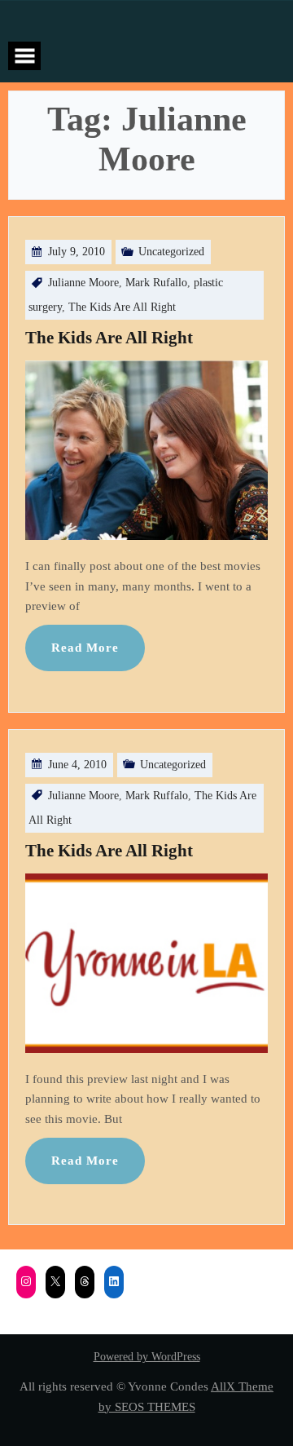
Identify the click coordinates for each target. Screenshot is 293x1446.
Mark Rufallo (156, 282)
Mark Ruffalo (156, 795)
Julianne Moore (83, 282)
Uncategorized (171, 251)
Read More (85, 647)
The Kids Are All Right (122, 307)
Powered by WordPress (147, 1357)
